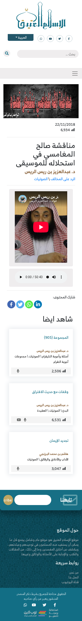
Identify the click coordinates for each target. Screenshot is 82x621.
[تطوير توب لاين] (41, 613)
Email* (32, 498)
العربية (22, 37)
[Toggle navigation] (75, 73)
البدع (65, 410)
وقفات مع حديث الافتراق (50, 391)
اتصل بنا (74, 577)
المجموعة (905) (56, 337)
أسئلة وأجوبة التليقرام (55, 356)
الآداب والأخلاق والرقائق (54, 459)
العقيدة (42, 410)
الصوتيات (41, 179)
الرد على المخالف (63, 179)
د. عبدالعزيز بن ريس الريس (50, 171)
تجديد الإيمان (58, 440)
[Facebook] (11, 304)
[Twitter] (20, 304)
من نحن (74, 572)
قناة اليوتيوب (70, 582)
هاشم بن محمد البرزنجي (53, 453)
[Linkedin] (38, 304)
